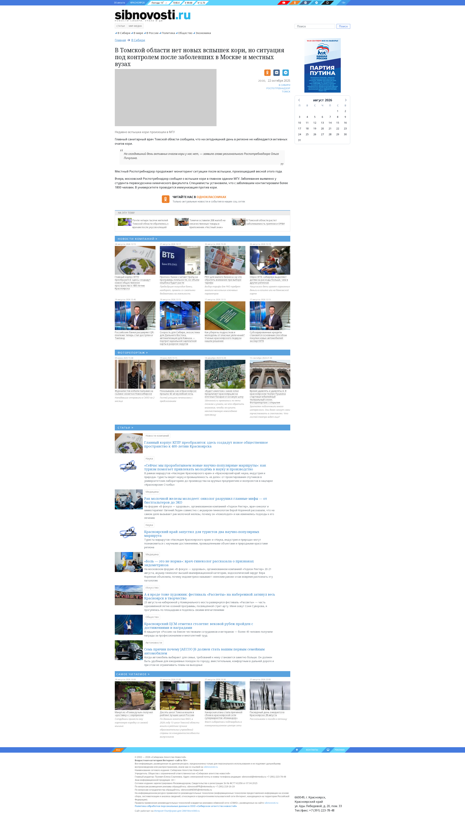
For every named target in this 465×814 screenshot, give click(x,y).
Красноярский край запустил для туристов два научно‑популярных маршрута (201, 534)
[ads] (322, 66)
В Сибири (124, 33)
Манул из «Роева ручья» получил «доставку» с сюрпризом (134, 714)
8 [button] (337, 117)
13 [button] (322, 122)
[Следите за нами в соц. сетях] (284, 3)
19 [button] (314, 128)
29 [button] (337, 134)
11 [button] (307, 122)
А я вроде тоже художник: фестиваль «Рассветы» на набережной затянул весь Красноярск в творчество (209, 596)
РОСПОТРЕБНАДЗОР (278, 88)
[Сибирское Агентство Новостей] (152, 14)
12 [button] (314, 122)
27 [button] (322, 134)
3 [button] (299, 117)
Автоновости (153, 642)
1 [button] (337, 111)
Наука (149, 458)
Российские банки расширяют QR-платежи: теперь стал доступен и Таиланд (134, 335)
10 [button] (299, 122)
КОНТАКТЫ (312, 749)
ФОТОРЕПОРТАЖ (133, 352)
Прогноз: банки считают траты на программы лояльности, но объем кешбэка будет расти (179, 279)
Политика (168, 33)
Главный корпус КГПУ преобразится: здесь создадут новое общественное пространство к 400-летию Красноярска (132, 282)
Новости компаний (157, 435)
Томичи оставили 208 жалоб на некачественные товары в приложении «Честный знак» (207, 224)
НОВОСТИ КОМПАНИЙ (137, 239)
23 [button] (345, 128)
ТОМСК (286, 91)
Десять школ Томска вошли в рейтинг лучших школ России (177, 714)
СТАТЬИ (126, 427)
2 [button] (345, 111)
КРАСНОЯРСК (137, 2)
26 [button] (314, 134)
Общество (185, 33)
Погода (156, 2)
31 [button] (299, 140)
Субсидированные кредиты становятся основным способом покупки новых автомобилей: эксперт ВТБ (268, 337)
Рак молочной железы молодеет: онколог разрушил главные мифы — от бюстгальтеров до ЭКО (205, 500)
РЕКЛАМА (340, 749)
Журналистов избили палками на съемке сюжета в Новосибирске (134, 392)
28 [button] (330, 134)
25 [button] (307, 134)
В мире (138, 33)
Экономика (203, 33)
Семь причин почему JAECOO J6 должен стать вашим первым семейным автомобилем (204, 651)
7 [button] (330, 117)
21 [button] (330, 128)
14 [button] (330, 122)
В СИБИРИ (284, 85)
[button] (299, 100)
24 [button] (299, 134)
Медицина (152, 491)
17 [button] (299, 128)
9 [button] (345, 117)
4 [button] (307, 117)
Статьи (120, 26)
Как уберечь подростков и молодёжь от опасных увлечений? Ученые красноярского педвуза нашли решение (225, 337)
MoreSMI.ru (193, 810)
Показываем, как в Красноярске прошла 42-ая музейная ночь (178, 392)
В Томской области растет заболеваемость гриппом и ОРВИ (265, 222)
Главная (120, 40)
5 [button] (315, 117)
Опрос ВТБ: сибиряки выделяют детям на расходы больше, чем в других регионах (269, 279)
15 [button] (337, 122)
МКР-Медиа (135, 26)
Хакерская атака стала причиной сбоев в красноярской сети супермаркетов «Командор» (223, 715)
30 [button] (345, 134)
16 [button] (345, 122)
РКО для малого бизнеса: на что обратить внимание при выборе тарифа (223, 279)
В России (152, 33)
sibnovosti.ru (211, 766)
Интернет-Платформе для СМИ (170, 810)
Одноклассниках (211, 197)
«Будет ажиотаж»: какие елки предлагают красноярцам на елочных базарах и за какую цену (224, 393)
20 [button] (322, 128)
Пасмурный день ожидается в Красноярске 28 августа (267, 714)
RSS (118, 750)
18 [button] (307, 128)
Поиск (343, 26)
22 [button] (337, 128)
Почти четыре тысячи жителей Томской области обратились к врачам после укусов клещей (150, 224)
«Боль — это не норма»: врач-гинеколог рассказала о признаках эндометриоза (199, 563)
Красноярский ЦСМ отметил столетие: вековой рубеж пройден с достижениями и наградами (198, 626)
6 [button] (322, 117)
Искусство (152, 587)
